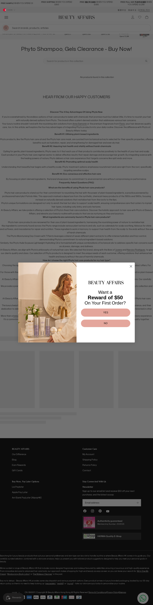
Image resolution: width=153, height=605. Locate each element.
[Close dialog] (131, 266)
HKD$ (10, 10)
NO (105, 323)
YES (105, 312)
